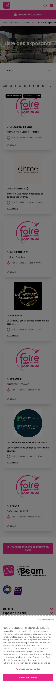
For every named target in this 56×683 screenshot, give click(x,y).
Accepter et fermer (28, 677)
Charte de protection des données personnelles (27, 662)
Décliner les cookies (45, 619)
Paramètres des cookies (28, 669)
